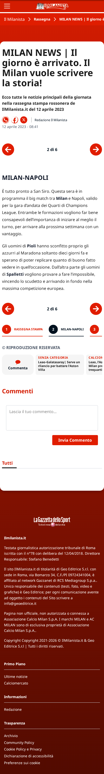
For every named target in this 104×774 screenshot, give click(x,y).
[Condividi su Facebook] (14, 119)
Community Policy (19, 742)
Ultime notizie (16, 676)
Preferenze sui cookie (22, 762)
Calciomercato (16, 683)
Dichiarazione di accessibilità (28, 756)
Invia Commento (75, 440)
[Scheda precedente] (8, 149)
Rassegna (42, 19)
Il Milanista (14, 19)
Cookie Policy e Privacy (23, 749)
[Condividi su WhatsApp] (5, 119)
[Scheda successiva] (96, 149)
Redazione (13, 709)
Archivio (11, 735)
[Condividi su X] (23, 119)
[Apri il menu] (7, 6)
